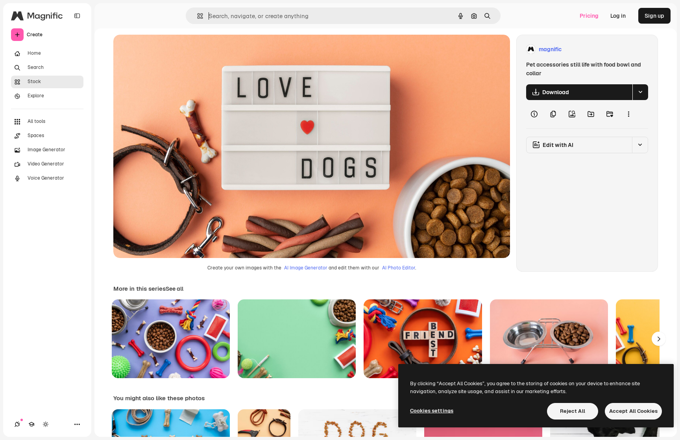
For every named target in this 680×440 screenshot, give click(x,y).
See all (174, 288)
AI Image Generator (305, 268)
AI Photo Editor (398, 268)
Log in (618, 15)
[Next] (659, 338)
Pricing (589, 15)
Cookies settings (431, 410)
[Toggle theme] (45, 424)
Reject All (572, 411)
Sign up (654, 15)
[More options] (628, 114)
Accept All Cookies (633, 411)
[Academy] (31, 424)
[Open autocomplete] (197, 16)
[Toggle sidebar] (77, 15)
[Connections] (17, 424)
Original (164, 49)
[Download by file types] (640, 92)
